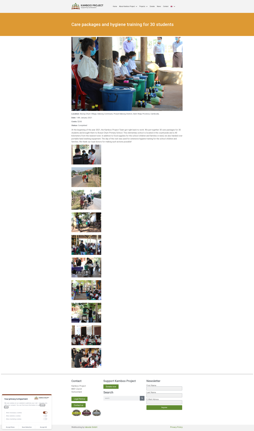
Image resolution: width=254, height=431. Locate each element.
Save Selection (27, 427)
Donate (152, 6)
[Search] (142, 398)
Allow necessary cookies (14, 412)
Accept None (10, 427)
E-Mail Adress (152, 399)
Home (115, 6)
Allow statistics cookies (13, 416)
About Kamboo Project (127, 6)
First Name (151, 385)
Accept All (43, 427)
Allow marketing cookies (13, 419)
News (159, 6)
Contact (165, 6)
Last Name (151, 392)
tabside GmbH (91, 427)
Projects (142, 6)
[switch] (45, 412)
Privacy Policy (176, 427)
